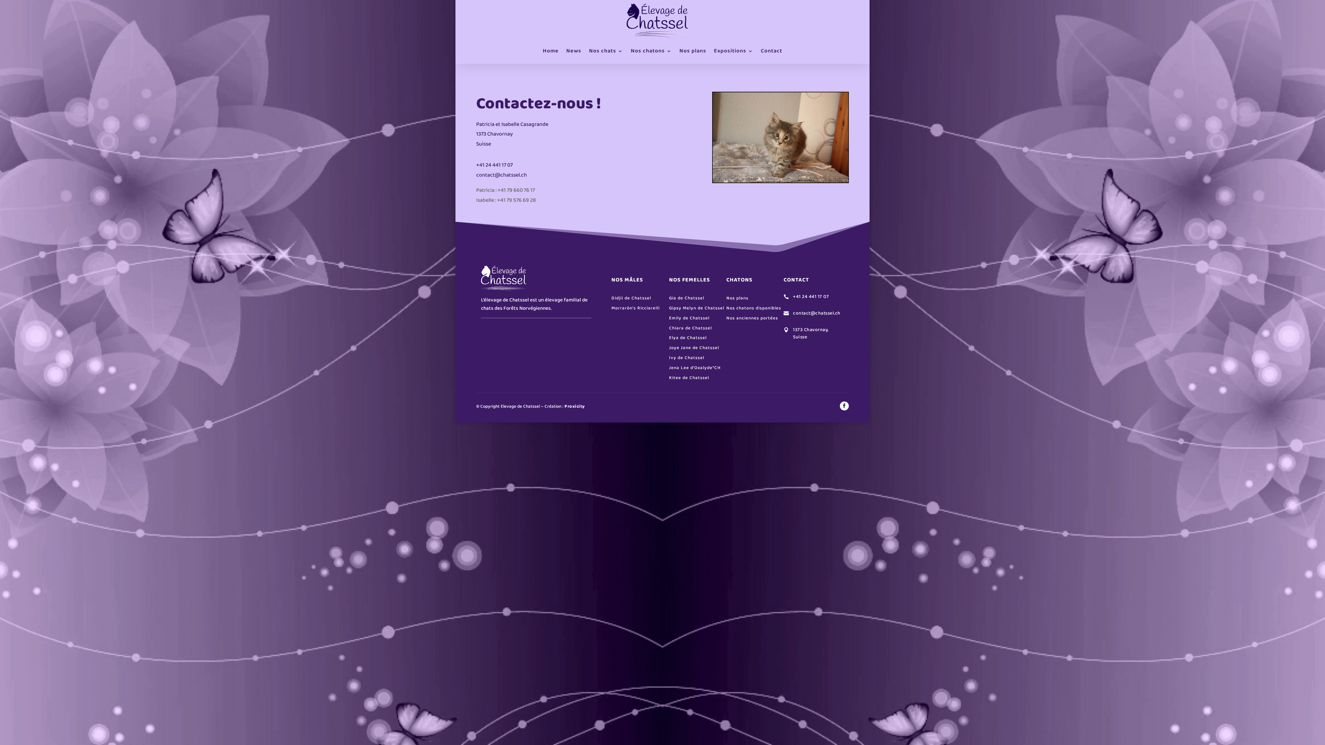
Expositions (730, 51)
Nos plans (692, 51)
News (573, 51)
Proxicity (575, 406)
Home (551, 51)
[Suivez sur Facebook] (844, 405)
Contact (771, 51)
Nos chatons (648, 51)
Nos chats (602, 51)
